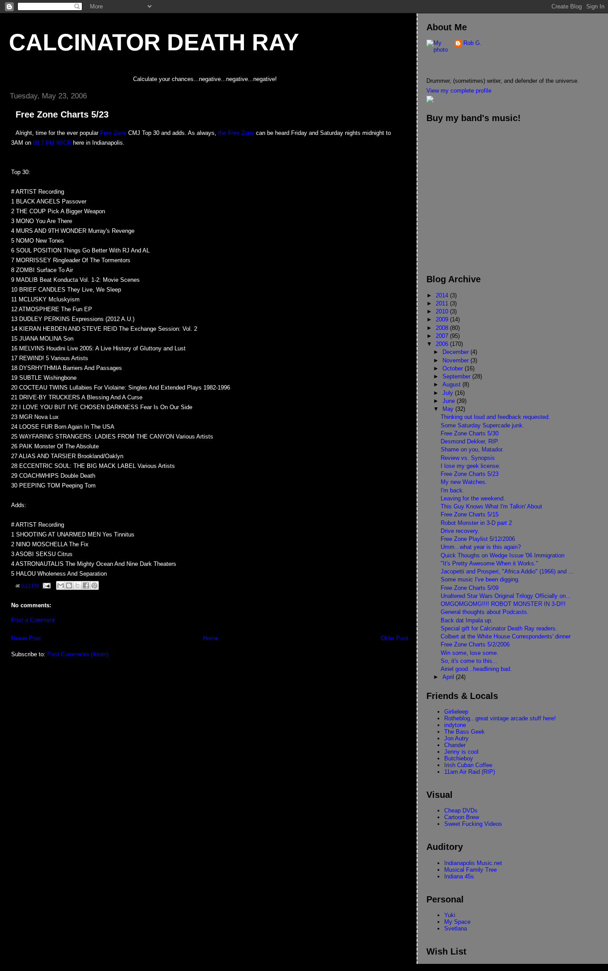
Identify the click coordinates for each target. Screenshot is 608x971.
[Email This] (60, 585)
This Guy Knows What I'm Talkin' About (491, 506)
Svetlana (455, 928)
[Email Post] (46, 585)
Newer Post (26, 638)
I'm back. (452, 490)
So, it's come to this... (469, 661)
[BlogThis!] (69, 585)
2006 (443, 344)
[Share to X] (77, 585)
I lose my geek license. (471, 466)
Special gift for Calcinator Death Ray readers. (499, 628)
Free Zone (113, 133)
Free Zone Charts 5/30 (470, 433)
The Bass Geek (464, 731)
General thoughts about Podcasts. (485, 612)
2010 (443, 311)
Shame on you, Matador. (472, 449)
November (456, 360)
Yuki (449, 915)
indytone (455, 725)
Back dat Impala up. (467, 620)
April (449, 677)
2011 (443, 303)
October (453, 368)
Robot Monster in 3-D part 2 (476, 523)
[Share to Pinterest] (94, 585)
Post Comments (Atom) (77, 654)
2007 (443, 336)
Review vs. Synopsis (468, 458)
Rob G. (472, 43)
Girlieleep (456, 711)
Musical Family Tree (470, 869)
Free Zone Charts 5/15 (470, 514)
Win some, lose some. (470, 653)
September (457, 376)
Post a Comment (33, 620)
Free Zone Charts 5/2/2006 (475, 644)
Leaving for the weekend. (473, 498)
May (448, 409)
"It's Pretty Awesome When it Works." (489, 563)
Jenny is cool (461, 751)
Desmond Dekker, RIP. (470, 441)
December (456, 352)
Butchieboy (458, 758)
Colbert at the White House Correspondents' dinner (506, 636)
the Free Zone (236, 133)
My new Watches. (464, 482)
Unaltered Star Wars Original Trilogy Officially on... (506, 596)
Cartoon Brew (461, 817)
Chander (455, 745)
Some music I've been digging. (480, 579)
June (449, 401)
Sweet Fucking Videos (473, 824)
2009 (443, 319)
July (448, 393)
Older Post (394, 638)
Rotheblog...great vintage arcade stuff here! (500, 718)
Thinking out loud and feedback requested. (495, 417)
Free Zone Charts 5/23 (470, 474)
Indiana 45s (459, 876)
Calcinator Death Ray (154, 42)
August (452, 384)
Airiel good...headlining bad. (476, 669)
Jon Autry (456, 738)
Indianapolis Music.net (473, 863)
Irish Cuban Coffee (468, 765)
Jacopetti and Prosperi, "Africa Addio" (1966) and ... (507, 571)
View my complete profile (458, 90)
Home (210, 638)
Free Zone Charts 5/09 (470, 588)
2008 (443, 328)
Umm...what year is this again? (481, 547)
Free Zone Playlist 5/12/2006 (478, 539)
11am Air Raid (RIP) (469, 771)
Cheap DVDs (461, 810)
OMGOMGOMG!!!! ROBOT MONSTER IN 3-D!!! (503, 604)
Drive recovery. (460, 531)
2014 (443, 295)
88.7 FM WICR (52, 142)
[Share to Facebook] (85, 585)
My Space (457, 921)
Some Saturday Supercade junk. (482, 425)
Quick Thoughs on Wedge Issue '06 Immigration (502, 555)
